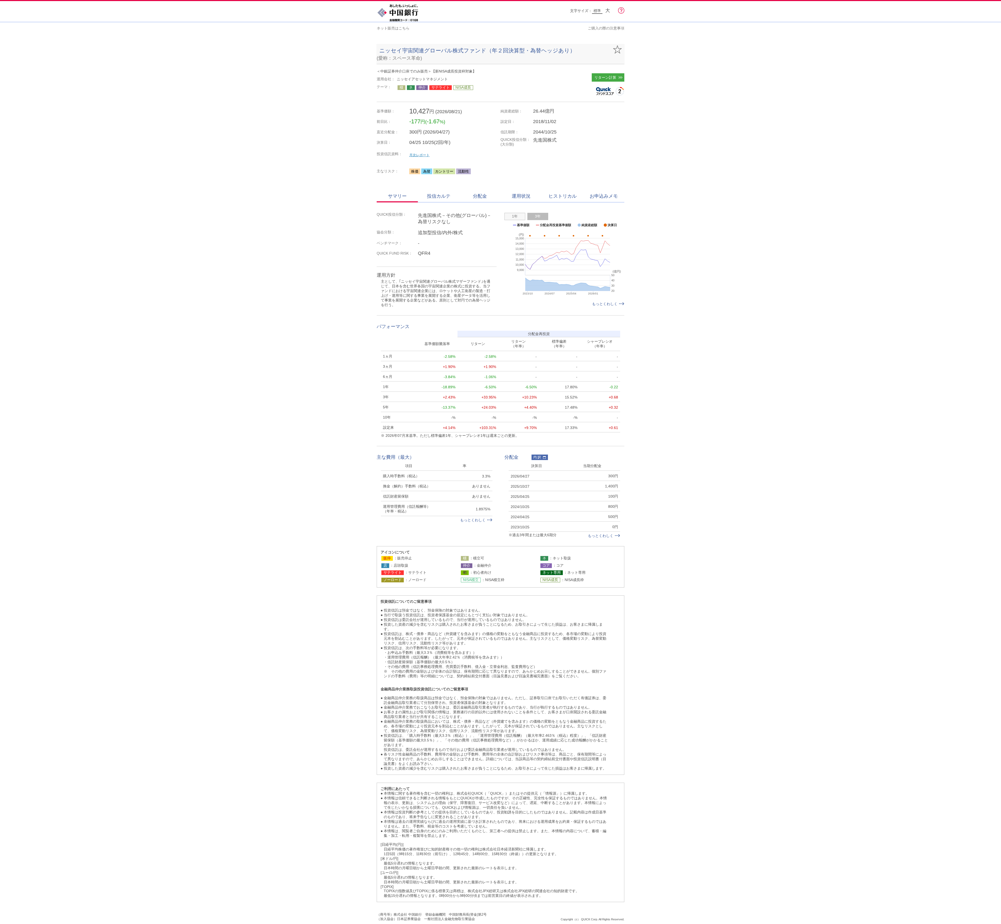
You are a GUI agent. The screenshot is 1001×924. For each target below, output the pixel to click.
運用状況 (521, 196)
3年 (538, 216)
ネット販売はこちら (393, 28)
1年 (515, 216)
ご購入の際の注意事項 (606, 28)
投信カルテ (438, 196)
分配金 (480, 196)
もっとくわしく (605, 304)
